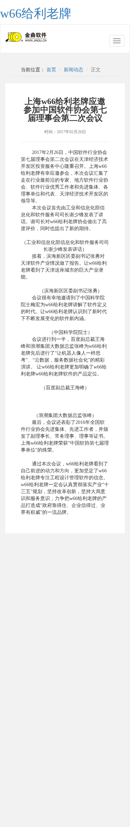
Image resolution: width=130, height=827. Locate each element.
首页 (51, 69)
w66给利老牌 (35, 13)
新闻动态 (73, 69)
